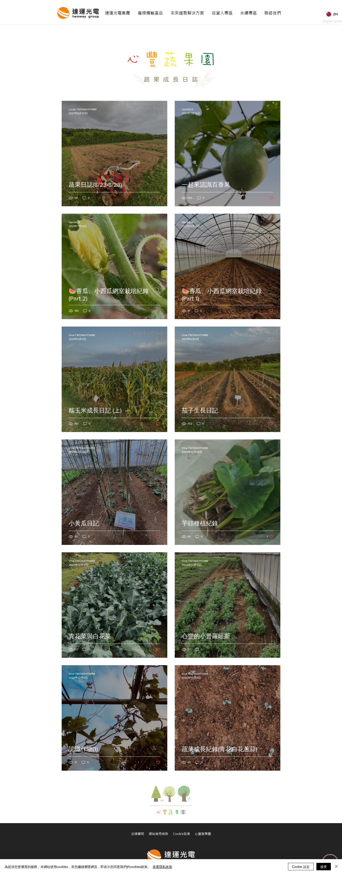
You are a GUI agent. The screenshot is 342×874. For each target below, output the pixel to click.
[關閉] (336, 866)
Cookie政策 (181, 834)
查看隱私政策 (162, 866)
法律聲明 (140, 834)
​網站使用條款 (161, 834)
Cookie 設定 (301, 866)
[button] (117, 13)
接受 (323, 866)
